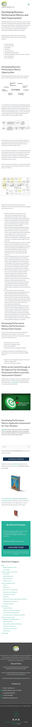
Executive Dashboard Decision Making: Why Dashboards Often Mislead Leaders (16, 668)
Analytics (5, 585)
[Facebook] (13, 720)
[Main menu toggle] (29, 4)
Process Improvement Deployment (11, 612)
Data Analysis (6, 574)
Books (2, 565)
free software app (16, 464)
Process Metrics (6, 630)
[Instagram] (19, 720)
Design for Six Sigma (7, 608)
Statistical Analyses (7, 580)
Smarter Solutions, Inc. (8, 7)
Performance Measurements (8, 617)
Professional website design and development (14, 722)
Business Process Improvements (10, 589)
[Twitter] (16, 720)
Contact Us (4, 429)
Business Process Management (10, 592)
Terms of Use (16, 715)
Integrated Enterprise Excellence (10, 601)
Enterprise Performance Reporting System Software (15, 599)
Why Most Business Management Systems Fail (16, 678)
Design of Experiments (8, 576)
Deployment (6, 596)
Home (16, 712)
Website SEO (14, 723)
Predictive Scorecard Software (10, 628)
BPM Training (6, 587)
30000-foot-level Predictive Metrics (11, 619)
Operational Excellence (8, 603)
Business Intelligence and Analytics (9, 572)
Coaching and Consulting (9, 594)
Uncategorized (4, 633)
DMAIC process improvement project (11, 610)
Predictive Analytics (7, 578)
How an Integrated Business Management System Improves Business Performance (16, 673)
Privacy (16, 717)
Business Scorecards (7, 621)
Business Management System (10, 567)
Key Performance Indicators (9, 626)
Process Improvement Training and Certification (14, 615)
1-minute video (14, 382)
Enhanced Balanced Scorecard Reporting (12, 624)
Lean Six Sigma (6, 569)
